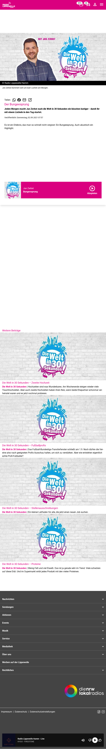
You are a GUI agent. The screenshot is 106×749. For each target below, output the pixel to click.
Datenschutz (21, 711)
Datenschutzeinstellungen (42, 711)
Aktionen (6, 615)
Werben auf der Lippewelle (15, 662)
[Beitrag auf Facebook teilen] (19, 100)
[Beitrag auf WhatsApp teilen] (14, 100)
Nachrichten (8, 599)
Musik (5, 630)
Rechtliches (8, 670)
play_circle (95, 740)
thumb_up (100, 740)
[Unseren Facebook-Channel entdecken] (98, 711)
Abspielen (92, 189)
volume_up (83, 740)
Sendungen (8, 607)
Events (5, 623)
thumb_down (90, 740)
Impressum (6, 711)
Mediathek (7, 646)
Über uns (6, 654)
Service (6, 638)
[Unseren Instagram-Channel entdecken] (103, 711)
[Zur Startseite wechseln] (8, 5)
